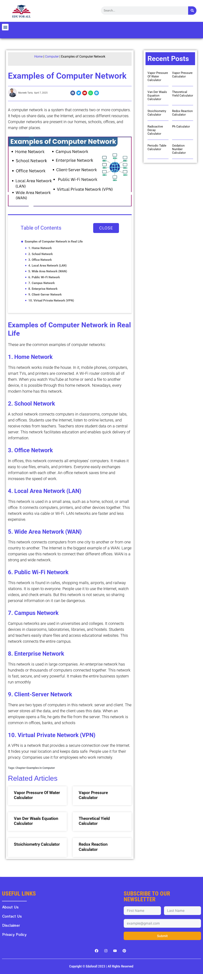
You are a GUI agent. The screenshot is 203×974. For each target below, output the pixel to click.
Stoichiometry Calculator (37, 844)
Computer (52, 56)
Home (38, 56)
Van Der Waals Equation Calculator (157, 95)
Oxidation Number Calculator (179, 149)
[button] (5, 27)
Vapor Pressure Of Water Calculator (157, 76)
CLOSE (106, 228)
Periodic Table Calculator (156, 147)
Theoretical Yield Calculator (94, 821)
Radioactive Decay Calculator (155, 130)
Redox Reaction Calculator (93, 847)
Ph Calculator (181, 126)
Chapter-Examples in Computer (35, 767)
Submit (162, 936)
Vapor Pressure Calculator (93, 795)
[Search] (192, 10)
